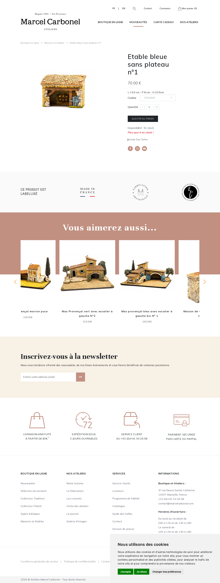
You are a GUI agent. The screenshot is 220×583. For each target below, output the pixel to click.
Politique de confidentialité (80, 561)
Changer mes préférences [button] (167, 571)
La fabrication (75, 490)
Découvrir (50, 278)
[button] (133, 8)
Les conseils (74, 498)
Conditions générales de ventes (39, 561)
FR (113, 8)
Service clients (121, 483)
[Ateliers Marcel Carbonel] (50, 21)
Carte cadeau (163, 22)
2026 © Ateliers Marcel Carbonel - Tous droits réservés (53, 579)
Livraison (118, 490)
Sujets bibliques (30, 513)
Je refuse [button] (142, 571)
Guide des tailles (138, 139)
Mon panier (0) (189, 8)
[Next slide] (204, 281)
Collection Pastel (31, 506)
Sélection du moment (34, 490)
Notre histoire (75, 483)
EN (123, 8)
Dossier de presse (123, 528)
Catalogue (118, 506)
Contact (148, 8)
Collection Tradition (33, 498)
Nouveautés (138, 22)
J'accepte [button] (125, 571)
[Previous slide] (15, 281)
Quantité (133, 107)
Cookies (106, 561)
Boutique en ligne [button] (110, 22)
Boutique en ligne (30, 42)
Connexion (165, 8)
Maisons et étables (54, 42)
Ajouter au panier (143, 118)
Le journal (72, 513)
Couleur (132, 97)
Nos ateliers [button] (189, 22)
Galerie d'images (77, 521)
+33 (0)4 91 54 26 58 (134, 438)
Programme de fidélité (126, 498)
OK (80, 377)
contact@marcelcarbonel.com (175, 503)
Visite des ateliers (77, 506)
